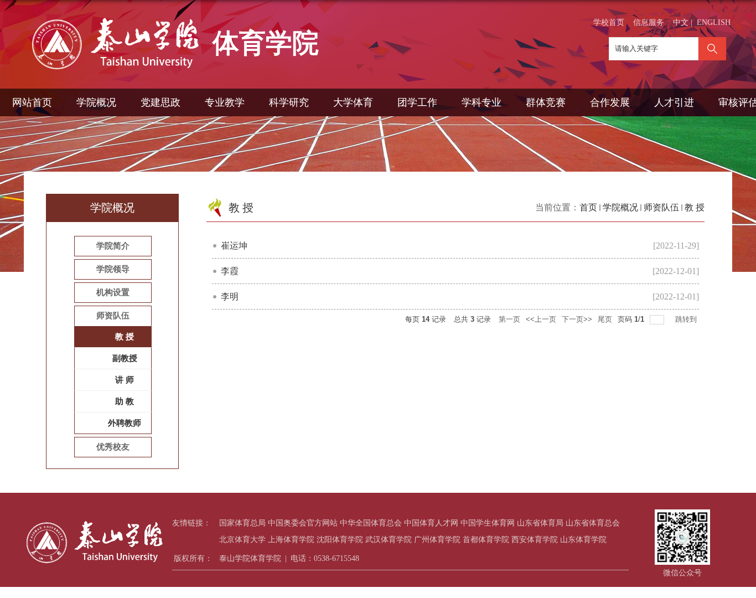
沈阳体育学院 (340, 539)
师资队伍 (661, 207)
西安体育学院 (534, 539)
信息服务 (648, 22)
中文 (680, 22)
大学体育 (353, 102)
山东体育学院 (583, 539)
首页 (588, 207)
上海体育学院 (291, 539)
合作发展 (610, 102)
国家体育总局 (242, 523)
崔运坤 (234, 245)
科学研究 (289, 102)
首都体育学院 (486, 539)
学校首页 (608, 22)
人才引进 (674, 102)
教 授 (695, 207)
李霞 (230, 271)
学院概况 (96, 102)
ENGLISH (714, 22)
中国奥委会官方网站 (303, 523)
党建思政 (160, 102)
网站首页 (32, 102)
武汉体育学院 (388, 539)
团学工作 (417, 102)
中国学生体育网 (487, 523)
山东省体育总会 (593, 523)
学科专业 (481, 102)
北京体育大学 (242, 539)
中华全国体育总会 (371, 523)
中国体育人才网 (431, 523)
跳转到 (687, 319)
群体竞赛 (546, 102)
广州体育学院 (437, 539)
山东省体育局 (540, 523)
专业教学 (225, 102)
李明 (230, 296)
